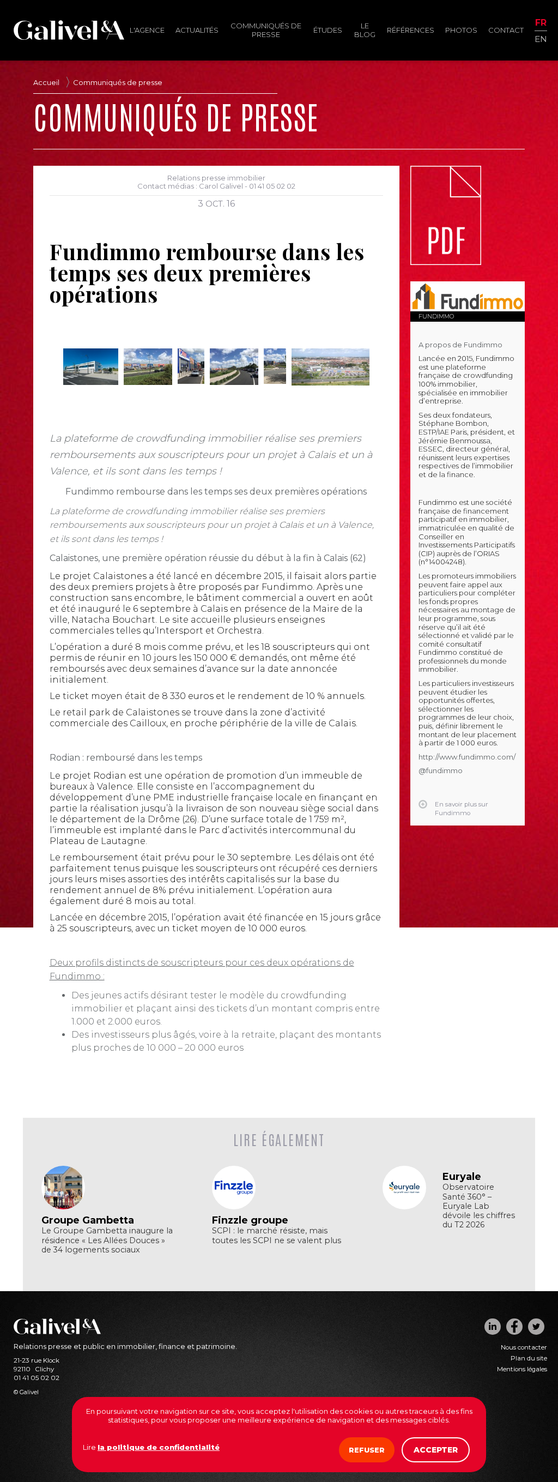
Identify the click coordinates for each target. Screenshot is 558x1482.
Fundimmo (436, 316)
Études (327, 30)
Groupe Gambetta (87, 1220)
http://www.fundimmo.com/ (466, 756)
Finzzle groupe (250, 1220)
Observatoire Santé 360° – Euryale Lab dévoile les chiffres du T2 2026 (478, 1206)
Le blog (364, 30)
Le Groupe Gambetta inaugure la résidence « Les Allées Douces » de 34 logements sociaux (107, 1240)
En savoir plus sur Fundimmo (461, 808)
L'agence (147, 30)
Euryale (461, 1177)
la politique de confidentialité (159, 1447)
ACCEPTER (436, 1450)
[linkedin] (492, 1326)
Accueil (46, 82)
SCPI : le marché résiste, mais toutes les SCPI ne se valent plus (276, 1235)
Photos (461, 30)
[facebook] (514, 1326)
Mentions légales (522, 1369)
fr (541, 23)
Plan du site (529, 1358)
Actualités (197, 30)
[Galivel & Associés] (69, 37)
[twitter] (536, 1326)
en (541, 38)
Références (410, 30)
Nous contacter (524, 1347)
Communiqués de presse (266, 30)
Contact (506, 30)
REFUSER (367, 1449)
